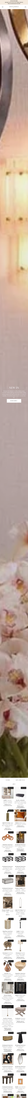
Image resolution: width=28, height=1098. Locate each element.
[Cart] (25, 7)
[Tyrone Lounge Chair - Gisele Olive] (8, 903)
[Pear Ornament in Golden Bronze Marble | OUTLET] (8, 966)
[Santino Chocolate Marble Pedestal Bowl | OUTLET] (20, 966)
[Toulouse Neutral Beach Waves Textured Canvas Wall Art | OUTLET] (8, 988)
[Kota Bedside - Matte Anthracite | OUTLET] (20, 881)
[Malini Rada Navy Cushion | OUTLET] (20, 988)
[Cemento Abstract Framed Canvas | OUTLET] (8, 793)
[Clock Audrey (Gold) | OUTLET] (20, 837)
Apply (14, 784)
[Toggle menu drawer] (2, 7)
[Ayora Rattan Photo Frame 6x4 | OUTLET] (20, 1079)
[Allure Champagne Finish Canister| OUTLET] (8, 924)
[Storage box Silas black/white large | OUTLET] (8, 859)
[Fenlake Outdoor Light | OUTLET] (20, 924)
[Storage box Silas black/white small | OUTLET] (20, 859)
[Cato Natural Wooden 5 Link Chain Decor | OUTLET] (8, 837)
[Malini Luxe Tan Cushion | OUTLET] (20, 815)
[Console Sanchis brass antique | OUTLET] (8, 1079)
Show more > (14, 400)
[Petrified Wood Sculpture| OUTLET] (8, 945)
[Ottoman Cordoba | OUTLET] (20, 1011)
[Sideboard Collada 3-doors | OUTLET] (8, 1038)
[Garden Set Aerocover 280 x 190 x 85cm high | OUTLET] (20, 793)
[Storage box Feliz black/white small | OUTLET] (8, 881)
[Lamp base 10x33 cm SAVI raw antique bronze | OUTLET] (8, 815)
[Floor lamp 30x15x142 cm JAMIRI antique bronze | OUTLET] (20, 903)
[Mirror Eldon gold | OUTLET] (20, 1059)
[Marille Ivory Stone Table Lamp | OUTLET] (20, 945)
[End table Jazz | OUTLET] (20, 1038)
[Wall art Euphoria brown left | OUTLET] (8, 1059)
